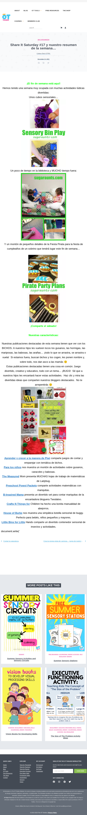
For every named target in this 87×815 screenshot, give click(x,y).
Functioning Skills (25, 775)
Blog (26, 10)
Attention (11, 727)
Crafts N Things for (18, 503)
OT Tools (35, 10)
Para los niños (12, 467)
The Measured (10, 476)
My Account (39, 765)
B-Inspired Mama (13, 494)
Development (19, 727)
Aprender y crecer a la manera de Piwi (27, 458)
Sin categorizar (43, 40)
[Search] (41, 27)
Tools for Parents (24, 769)
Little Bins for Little (13, 522)
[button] (38, 62)
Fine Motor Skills (24, 773)
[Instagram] (59, 782)
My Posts (38, 769)
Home (5, 765)
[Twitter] (70, 782)
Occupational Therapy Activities (69, 654)
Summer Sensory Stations (65, 661)
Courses (18, 21)
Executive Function (25, 771)
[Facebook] (54, 782)
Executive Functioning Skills (67, 727)
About (17, 10)
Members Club (34, 21)
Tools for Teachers (25, 767)
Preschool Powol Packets (21, 485)
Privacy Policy (52, 812)
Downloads (39, 771)
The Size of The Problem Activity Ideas (65, 737)
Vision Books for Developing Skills (21, 734)
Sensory (21, 654)
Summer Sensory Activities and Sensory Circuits (21, 660)
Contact (5, 777)
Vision (21, 782)
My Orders (39, 767)
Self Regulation (69, 732)
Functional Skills (29, 727)
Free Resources (52, 10)
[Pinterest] (64, 782)
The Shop (66, 10)
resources (28, 729)
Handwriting (23, 777)
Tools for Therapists (25, 765)
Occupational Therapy (18, 729)
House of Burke (13, 513)
